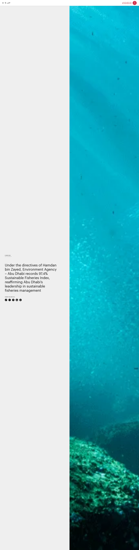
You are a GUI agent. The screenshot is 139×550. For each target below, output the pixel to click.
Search (5, 3)
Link (6, 300)
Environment (8, 256)
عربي (8, 2)
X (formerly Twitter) (9, 300)
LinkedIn (17, 300)
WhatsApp (20, 300)
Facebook (13, 300)
